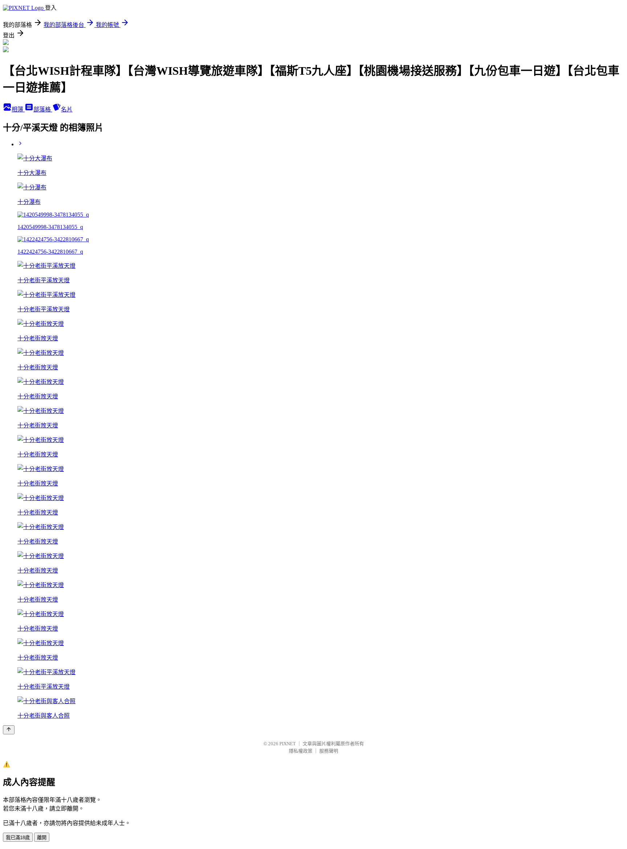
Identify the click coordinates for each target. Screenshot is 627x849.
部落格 (42, 109)
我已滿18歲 (18, 837)
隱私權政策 (300, 751)
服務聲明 (328, 751)
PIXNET (287, 743)
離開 (41, 837)
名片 (67, 109)
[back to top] (9, 729)
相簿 (18, 109)
